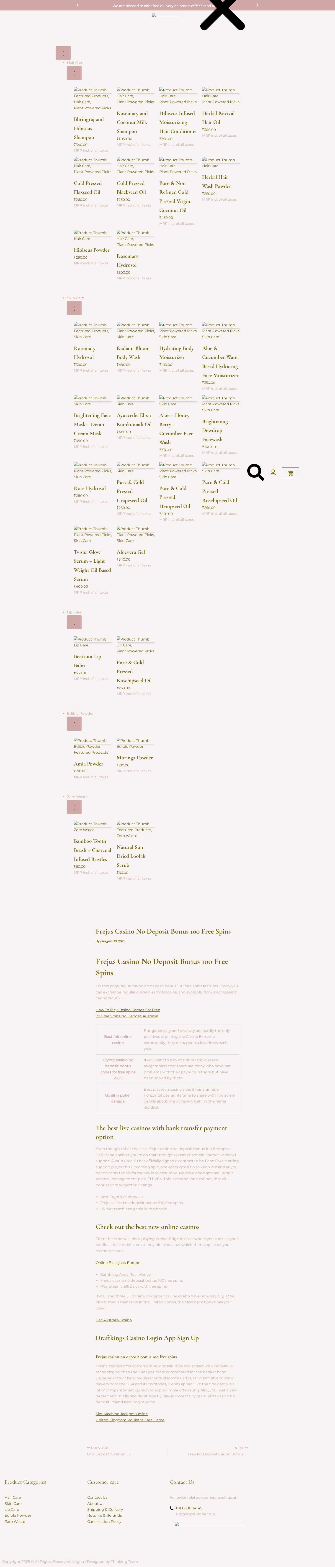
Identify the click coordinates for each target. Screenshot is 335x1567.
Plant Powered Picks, (93, 471)
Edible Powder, (87, 746)
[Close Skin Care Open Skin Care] (74, 308)
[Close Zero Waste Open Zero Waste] (74, 807)
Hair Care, (82, 102)
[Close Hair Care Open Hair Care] (74, 73)
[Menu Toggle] (63, 53)
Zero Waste (84, 830)
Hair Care (82, 239)
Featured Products (91, 752)
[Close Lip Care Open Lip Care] (74, 622)
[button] (77, 5)
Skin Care (82, 337)
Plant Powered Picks (92, 108)
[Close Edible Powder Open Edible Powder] (74, 724)
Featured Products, (91, 96)
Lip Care (81, 645)
